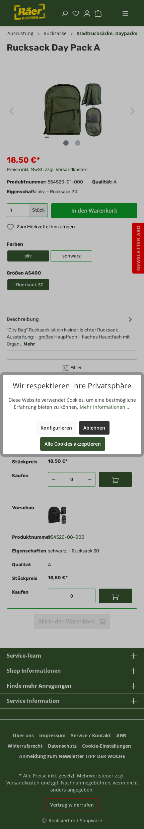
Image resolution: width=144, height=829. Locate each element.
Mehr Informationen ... (105, 407)
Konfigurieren (56, 428)
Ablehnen (94, 428)
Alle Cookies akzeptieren (73, 444)
